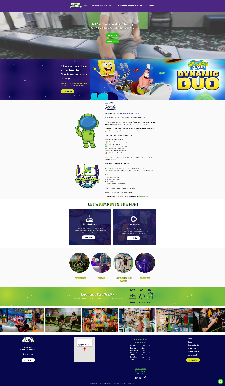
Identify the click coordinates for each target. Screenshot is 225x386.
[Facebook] (136, 378)
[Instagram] (140, 378)
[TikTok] (145, 378)
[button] (116, 5)
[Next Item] (222, 320)
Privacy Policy (131, 383)
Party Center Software (120, 383)
